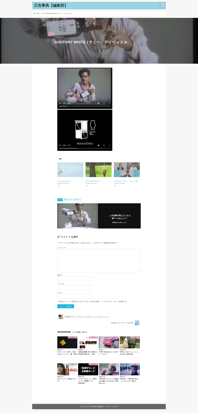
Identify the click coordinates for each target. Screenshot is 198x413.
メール (60, 284)
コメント (61, 248)
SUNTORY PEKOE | (93, 181)
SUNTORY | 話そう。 (65, 181)
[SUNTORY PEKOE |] (99, 169)
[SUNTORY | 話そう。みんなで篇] (127, 169)
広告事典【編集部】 (51, 5)
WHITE (78, 200)
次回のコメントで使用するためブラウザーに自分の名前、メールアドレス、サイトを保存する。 (93, 301)
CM (61, 200)
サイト (59, 293)
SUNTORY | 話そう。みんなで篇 (126, 181)
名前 (60, 275)
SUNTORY (69, 200)
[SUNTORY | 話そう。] (70, 169)
